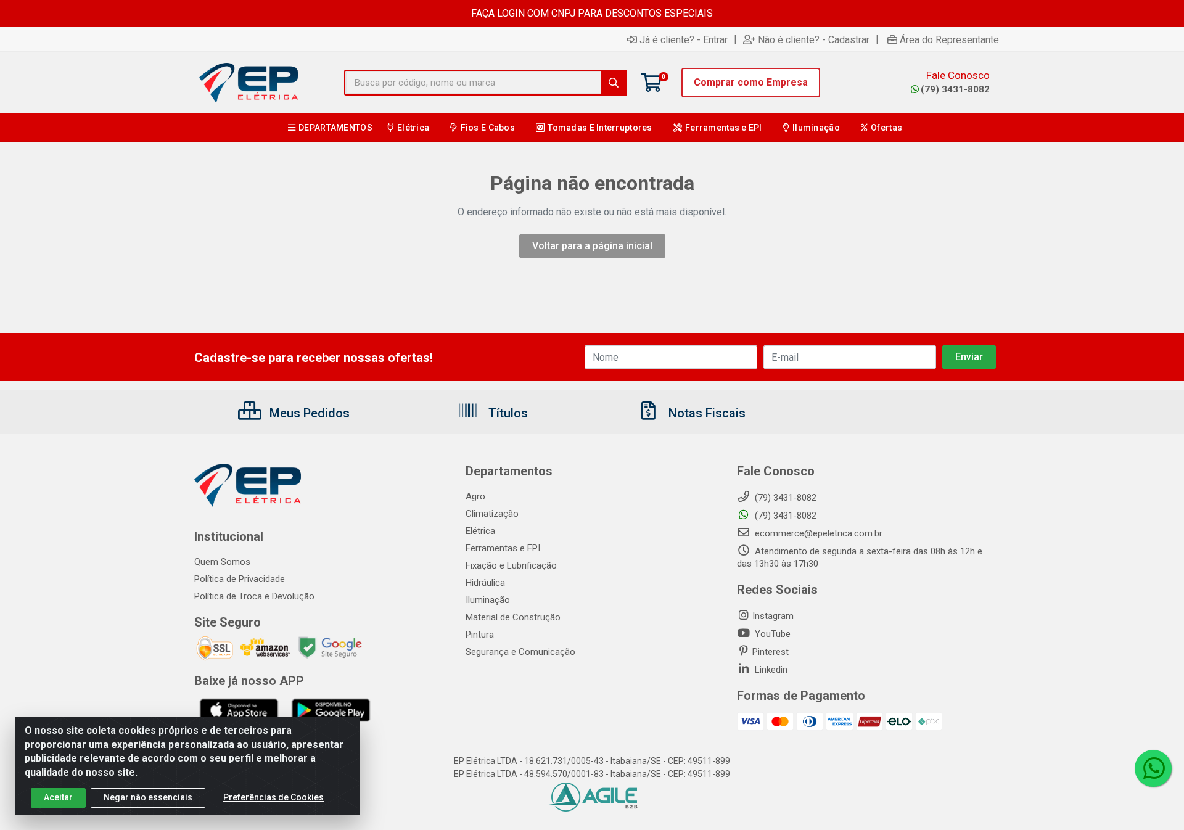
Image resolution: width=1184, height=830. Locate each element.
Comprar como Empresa (751, 82)
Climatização (492, 513)
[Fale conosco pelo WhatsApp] (1153, 768)
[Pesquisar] (614, 83)
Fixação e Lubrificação (511, 565)
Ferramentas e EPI (503, 548)
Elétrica (480, 530)
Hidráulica (485, 582)
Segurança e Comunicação (520, 651)
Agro (475, 496)
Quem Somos (222, 561)
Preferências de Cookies (273, 797)
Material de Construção (513, 617)
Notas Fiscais (705, 413)
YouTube (771, 633)
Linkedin (769, 669)
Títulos (506, 413)
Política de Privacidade (239, 579)
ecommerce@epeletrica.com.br (817, 533)
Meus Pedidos (308, 413)
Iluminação (488, 600)
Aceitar (58, 797)
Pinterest (770, 651)
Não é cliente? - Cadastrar (814, 39)
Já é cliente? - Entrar (683, 39)
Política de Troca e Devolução (254, 596)
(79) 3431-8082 (955, 89)
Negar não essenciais (148, 797)
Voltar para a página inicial (592, 246)
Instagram (773, 616)
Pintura (480, 634)
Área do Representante (949, 39)
